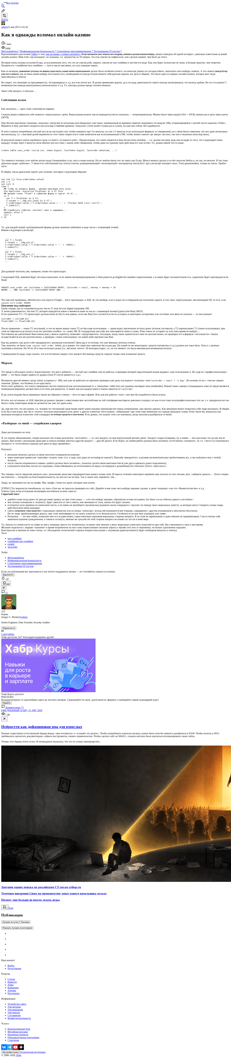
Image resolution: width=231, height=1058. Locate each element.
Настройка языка (11, 1052)
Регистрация (14, 968)
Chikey (34, 54)
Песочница (13, 993)
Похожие (25, 922)
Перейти (6, 703)
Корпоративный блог (19, 1029)
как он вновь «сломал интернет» (63, 54)
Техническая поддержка (33, 1052)
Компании (13, 987)
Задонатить (8, 575)
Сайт (4, 634)
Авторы (12, 990)
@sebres (23, 617)
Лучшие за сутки (10, 922)
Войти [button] (4, 19)
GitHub (10, 634)
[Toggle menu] (2, 3)
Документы (14, 1012)
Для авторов (14, 1007)
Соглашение (14, 1015)
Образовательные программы (23, 1037)
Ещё (11, 908)
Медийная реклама (18, 1031)
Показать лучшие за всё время (17, 928)
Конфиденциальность (19, 1018)
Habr (18, 1055)
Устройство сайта (17, 1004)
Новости (12, 982)
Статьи (11, 979)
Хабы (11, 984)
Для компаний (15, 1009)
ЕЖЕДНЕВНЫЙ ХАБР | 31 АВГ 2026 (21, 710)
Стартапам (13, 1040)
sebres (4, 27)
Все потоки (12, 3)
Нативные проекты (18, 1034)
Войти (11, 965)
